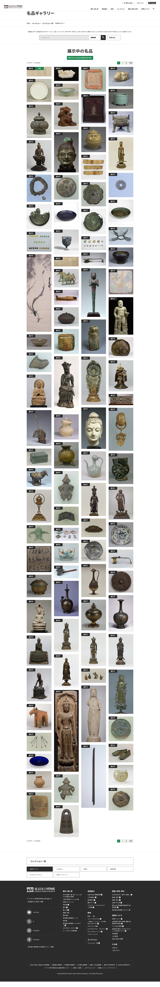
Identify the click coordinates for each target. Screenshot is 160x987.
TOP (28, 23)
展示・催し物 (94, 9)
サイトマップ (111, 968)
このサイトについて (90, 968)
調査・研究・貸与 (133, 9)
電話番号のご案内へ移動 (35, 902)
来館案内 (104, 9)
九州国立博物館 (82, 965)
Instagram (36, 930)
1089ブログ (115, 950)
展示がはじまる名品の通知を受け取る (80, 58)
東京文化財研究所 (109, 965)
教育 (112, 9)
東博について (145, 9)
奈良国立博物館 (69, 965)
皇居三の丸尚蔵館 (95, 965)
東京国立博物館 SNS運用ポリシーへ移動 (41, 947)
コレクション (121, 9)
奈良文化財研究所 (123, 965)
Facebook (36, 940)
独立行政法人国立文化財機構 (40, 965)
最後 (131, 63)
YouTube (36, 912)
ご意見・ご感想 (76, 968)
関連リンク (101, 968)
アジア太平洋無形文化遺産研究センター (57, 968)
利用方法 (112, 37)
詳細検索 (93, 37)
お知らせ (115, 948)
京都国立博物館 (57, 965)
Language (152, 3)
